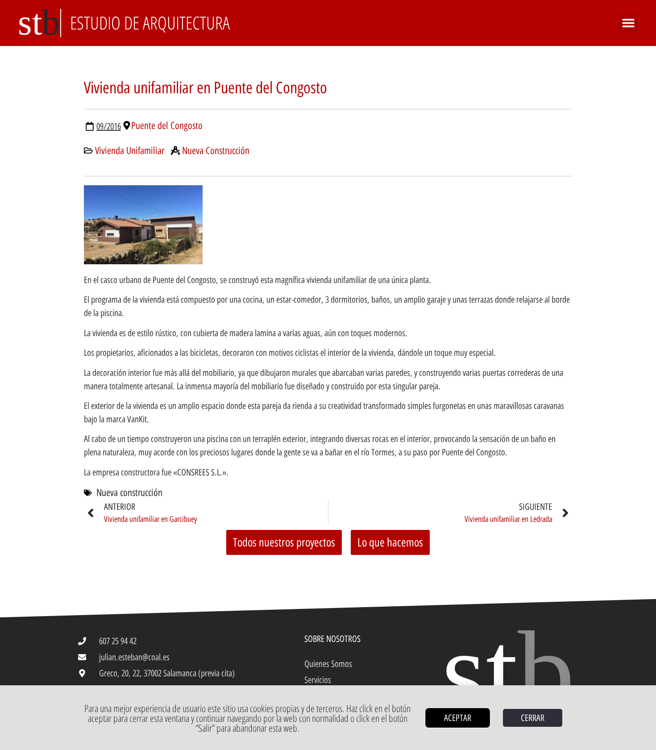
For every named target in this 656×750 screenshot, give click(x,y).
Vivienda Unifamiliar (129, 151)
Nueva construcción (129, 493)
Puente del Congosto (167, 126)
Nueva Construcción (215, 151)
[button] (628, 23)
